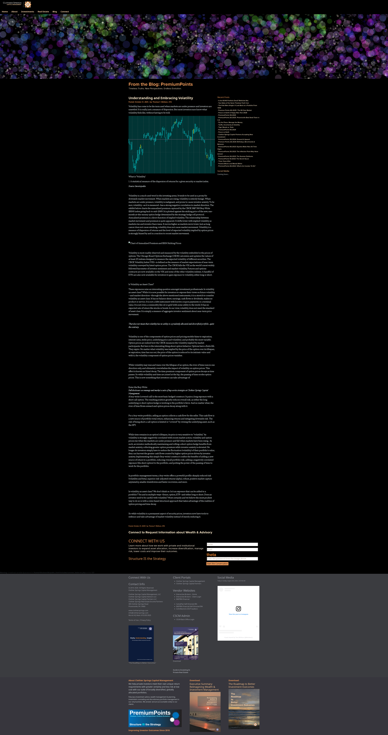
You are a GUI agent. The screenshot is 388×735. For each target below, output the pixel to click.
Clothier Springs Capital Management (190, 581)
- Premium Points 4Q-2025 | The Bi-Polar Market (234, 110)
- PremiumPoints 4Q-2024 (226, 129)
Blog (55, 11)
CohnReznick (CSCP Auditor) (187, 609)
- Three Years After (224, 161)
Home (5, 11)
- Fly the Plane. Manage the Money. (230, 122)
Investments (27, 11)
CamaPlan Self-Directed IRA (186, 604)
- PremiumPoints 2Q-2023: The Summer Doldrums (235, 156)
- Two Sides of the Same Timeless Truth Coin (233, 103)
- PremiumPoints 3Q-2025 (226, 115)
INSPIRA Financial (182, 599)
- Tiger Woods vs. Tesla (225, 127)
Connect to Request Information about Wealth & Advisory (170, 532)
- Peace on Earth (223, 132)
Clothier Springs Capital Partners (188, 583)
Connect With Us (139, 577)
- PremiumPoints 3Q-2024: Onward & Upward (233, 139)
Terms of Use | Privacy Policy (140, 620)
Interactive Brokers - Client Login (188, 597)
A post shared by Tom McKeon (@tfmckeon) (238, 637)
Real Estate (43, 11)
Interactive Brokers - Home (186, 594)
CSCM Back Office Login (185, 619)
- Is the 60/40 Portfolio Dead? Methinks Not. (233, 100)
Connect (65, 11)
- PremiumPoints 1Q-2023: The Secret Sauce (233, 159)
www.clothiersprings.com (138, 610)
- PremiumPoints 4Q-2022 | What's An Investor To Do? (236, 166)
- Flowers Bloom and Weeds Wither (229, 163)
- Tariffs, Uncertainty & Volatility (228, 125)
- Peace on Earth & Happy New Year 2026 (232, 113)
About (14, 11)
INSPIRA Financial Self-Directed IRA (189, 606)
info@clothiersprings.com (138, 613)
